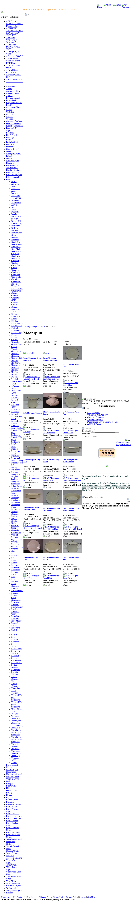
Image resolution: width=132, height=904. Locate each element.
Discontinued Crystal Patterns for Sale (102, 422)
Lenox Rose (16, 421)
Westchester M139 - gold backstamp (16, 732)
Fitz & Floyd (11, 135)
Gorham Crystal (12, 161)
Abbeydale (10, 86)
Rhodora (14, 609)
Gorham (9, 158)
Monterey (15, 498)
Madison (14, 449)
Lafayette (15, 412)
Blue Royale (16, 244)
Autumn (14, 207)
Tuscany (14, 693)
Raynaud (10, 797)
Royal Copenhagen (14, 816)
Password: (86, 434)
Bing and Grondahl (14, 102)
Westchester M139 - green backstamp (16, 739)
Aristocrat (15, 200)
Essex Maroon (17, 316)
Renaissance (16, 600)
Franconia (10, 147)
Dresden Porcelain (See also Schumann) (14, 124)
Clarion (14, 293)
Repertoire (15, 602)
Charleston (15, 272)
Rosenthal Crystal (13, 804)
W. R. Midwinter (13, 883)
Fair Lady (15, 321)
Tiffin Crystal (11, 865)
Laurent (14, 414)
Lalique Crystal (12, 177)
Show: (56, 342)
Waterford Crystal (13, 886)
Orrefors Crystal (12, 779)
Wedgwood (11, 888)
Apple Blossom (14, 192)
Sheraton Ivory (15, 645)
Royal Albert (11, 807)
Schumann (10, 841)
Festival (14, 328)
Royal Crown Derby (14, 818)
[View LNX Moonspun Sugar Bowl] (72, 578)
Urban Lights (16, 709)
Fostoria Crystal (12, 142)
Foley (8, 140)
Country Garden (14, 303)
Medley (14, 467)
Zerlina (14, 762)
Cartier (9, 109)
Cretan (14, 307)
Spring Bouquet (14, 666)
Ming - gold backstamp (16, 482)
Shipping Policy (45, 897)
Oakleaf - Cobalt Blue (16, 531)
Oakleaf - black (15, 526)
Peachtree (15, 567)
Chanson (15, 270)
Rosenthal (10, 802)
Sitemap (82, 897)
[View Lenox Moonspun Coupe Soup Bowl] (33, 379)
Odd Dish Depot (94, 424)
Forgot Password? (123, 444)
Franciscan (10, 144)
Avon (13, 209)
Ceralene (9, 116)
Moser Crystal (12, 769)
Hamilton (15, 353)
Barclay (14, 214)
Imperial (14, 377)
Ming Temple (16, 486)
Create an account (123, 442)
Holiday (14, 370)
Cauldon (9, 114)
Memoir (14, 472)
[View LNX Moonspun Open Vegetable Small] (33, 528)
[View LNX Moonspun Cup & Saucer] (52, 433)
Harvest (14, 360)
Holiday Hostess (14, 373)
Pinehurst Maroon (15, 580)
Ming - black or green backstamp (16, 476)
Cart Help (91, 897)
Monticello (15, 500)
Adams (9, 89)
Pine (13, 577)
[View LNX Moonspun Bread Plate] (72, 385)
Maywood (15, 458)
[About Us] (108, 7)
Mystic (14, 518)
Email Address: (88, 431)
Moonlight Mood (15, 506)
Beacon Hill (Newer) (16, 217)
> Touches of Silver (14, 79)
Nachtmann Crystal (14, 774)
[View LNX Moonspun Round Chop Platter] (52, 529)
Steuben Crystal (12, 851)
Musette (14, 516)
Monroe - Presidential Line (16, 490)
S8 (12, 632)
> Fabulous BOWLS (14, 56)
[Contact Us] (117, 7)
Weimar (9, 893)
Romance (15, 618)
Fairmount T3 (17, 323)
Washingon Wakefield (15, 717)
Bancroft (14, 212)
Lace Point (15, 409)
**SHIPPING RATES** (97, 415)
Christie (14, 279)
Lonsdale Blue (17, 428)
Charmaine (15, 274)
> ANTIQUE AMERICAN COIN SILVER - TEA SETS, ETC (14, 31)
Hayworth (15, 365)
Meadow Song (17, 460)
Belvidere (15, 240)
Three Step (15, 688)
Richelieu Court (15, 612)
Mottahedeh (11, 772)
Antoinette (15, 188)
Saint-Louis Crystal (14, 839)
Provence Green (15, 596)
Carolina (14, 263)
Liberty (14, 423)
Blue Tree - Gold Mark (15, 248)
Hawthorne (15, 363)
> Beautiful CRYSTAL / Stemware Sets (12, 39)
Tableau (14, 674)
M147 (13, 444)
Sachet (14, 635)
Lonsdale (15, 426)
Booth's (9, 105)
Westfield (15, 744)
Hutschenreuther (13, 172)
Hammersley (11, 163)
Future (14, 337)
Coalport (9, 119)
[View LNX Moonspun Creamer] (33, 432)
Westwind (15, 749)
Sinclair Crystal (12, 846)
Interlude (15, 379)
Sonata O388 (16, 663)
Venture (14, 714)
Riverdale (15, 616)
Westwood (15, 751)
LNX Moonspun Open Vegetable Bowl (70, 461)
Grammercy (16, 351)
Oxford (9, 781)
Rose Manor (16, 621)
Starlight (14, 672)
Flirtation (15, 330)
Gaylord (14, 340)
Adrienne (15, 184)
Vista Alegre (11, 881)
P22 (13, 553)
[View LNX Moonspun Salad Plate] (33, 578)
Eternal (14, 319)
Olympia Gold (17, 539)
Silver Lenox (16, 649)
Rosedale (15, 623)
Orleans (14, 549)
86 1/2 (13, 181)
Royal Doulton (12, 821)
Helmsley (15, 367)
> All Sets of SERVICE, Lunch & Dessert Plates (14, 23)
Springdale (15, 670)
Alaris (13, 186)
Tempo (14, 681)
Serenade (15, 642)
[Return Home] (100, 7)
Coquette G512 (15, 299)
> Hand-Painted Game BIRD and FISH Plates (13, 60)
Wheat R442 (16, 753)
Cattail (14, 267)
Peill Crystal (11, 786)
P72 (13, 558)
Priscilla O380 (17, 590)
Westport (15, 746)
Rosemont (15, 628)
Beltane (14, 237)
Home (3, 897)
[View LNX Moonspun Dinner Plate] (72, 433)
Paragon (9, 783)
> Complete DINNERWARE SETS (13, 46)
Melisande (15, 470)
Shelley (9, 844)
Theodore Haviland (14, 858)
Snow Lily (15, 651)
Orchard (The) (17, 546)
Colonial (14, 295)
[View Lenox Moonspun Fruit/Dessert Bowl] (52, 379)
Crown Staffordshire (14, 121)
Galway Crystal (12, 149)
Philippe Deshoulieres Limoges (11, 790)
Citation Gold (16, 291)
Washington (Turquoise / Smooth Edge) (17, 723)
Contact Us (21, 897)
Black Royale (16, 242)
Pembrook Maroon (15, 571)
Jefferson (15, 386)
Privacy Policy (72, 897)
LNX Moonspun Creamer (32, 413)
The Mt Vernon (14, 684)
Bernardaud (11, 100)
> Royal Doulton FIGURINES (13, 71)
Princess (14, 588)
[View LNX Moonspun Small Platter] (52, 578)
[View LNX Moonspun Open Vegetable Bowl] (72, 480)
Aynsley (9, 96)
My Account (32, 897)
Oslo (13, 551)
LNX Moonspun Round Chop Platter (51, 509)
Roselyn (14, 625)
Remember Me (91, 436)
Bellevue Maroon (15, 229)
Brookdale (15, 258)
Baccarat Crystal (13, 98)
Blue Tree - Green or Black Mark (16, 253)
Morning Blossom (14, 512)
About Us (11, 897)
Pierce (13, 574)
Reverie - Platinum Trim (17, 605)
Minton (9, 767)
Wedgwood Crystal (14, 890)
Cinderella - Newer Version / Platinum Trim (17, 285)
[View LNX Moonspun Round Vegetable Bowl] (72, 529)
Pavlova (14, 565)
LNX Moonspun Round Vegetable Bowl (71, 509)
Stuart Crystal (11, 853)
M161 (13, 446)
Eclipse (14, 314)
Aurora (14, 205)
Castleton (10, 112)
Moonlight (15, 502)
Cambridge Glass (13, 107)
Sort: (67, 342)
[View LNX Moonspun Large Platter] (52, 480)
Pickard (9, 795)
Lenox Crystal (12, 765)
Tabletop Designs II (95, 419)
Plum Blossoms (15, 585)
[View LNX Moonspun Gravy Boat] (33, 480)
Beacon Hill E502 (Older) (16, 222)
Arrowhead (16, 202)
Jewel (13, 388)
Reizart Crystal (12, 800)
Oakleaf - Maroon (15, 536)
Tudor (13, 690)
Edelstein (10, 133)
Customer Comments (95, 417)
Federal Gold (16, 326)
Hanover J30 (16, 358)
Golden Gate (16, 344)
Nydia (13, 523)
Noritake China (12, 776)
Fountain (15, 335)
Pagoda (14, 560)
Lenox (8, 179)
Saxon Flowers (14, 638)
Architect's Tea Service (16, 196)
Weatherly (15, 728)
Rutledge (15, 630)
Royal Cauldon (12, 814)
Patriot (14, 563)
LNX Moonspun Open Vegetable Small (31, 508)
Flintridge (10, 137)
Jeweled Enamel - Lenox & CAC (15, 398)
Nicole (14, 521)
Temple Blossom (14, 677)
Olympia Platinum (15, 543)
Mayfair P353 (17, 456)
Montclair (15, 495)
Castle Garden (17, 265)
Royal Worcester (13, 832)
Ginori (8, 151)
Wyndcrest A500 (15, 759)
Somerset (15, 656)
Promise (14, 593)
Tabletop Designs (30, 326)
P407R (14, 556)
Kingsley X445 (15, 406)
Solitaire (14, 653)
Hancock (15, 356)
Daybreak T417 (15, 310)
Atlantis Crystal (12, 93)
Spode (8, 848)
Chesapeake (16, 277)
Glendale (15, 342)
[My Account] (126, 7)
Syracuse (10, 855)
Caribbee (15, 261)
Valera (13, 711)
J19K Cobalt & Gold (16, 382)
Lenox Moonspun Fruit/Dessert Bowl (50, 359)
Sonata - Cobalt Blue (16, 659)
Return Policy (59, 897)
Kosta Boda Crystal (14, 175)
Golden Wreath (14, 347)
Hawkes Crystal (12, 170)
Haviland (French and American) (13, 166)
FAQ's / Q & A (93, 412)
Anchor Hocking (13, 91)
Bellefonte (15, 226)
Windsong (15, 755)
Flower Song (16, 333)
